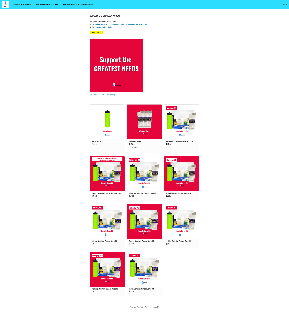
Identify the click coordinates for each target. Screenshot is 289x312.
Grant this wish (96, 32)
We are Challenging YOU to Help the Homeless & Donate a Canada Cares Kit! (119, 24)
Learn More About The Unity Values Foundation (78, 4)
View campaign (110, 95)
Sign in (284, 4)
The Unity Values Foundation (102, 27)
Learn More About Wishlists (22, 4)
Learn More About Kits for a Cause (47, 4)
